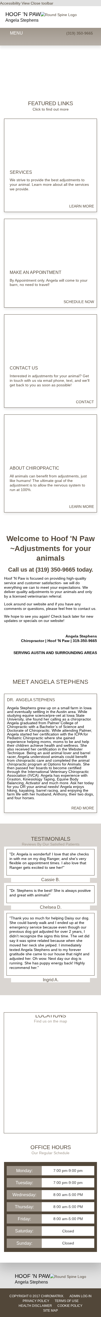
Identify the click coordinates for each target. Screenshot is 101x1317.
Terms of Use (67, 1301)
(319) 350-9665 (79, 33)
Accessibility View (15, 3)
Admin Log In (80, 1296)
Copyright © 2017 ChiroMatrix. (36, 1296)
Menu (16, 33)
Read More (82, 808)
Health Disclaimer (35, 1306)
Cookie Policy (69, 1306)
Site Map (50, 1310)
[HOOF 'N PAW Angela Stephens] (59, 15)
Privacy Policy (36, 1301)
